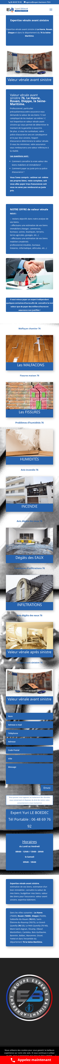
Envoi (46, 788)
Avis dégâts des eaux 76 (29, 521)
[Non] (55, 1055)
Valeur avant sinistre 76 (30, 662)
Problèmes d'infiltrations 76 (29, 568)
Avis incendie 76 (29, 469)
